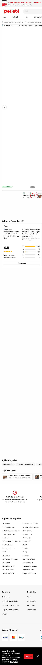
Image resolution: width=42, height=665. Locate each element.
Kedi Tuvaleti (6, 556)
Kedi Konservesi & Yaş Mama (11, 541)
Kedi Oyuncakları (7, 552)
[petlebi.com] (2, 22)
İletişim (4, 614)
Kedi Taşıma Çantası (9, 548)
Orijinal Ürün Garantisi (10, 601)
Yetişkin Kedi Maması (25, 464)
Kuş (26, 17)
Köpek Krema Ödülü (8, 573)
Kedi (4, 17)
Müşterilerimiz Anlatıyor (10, 610)
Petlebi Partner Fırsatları (10, 605)
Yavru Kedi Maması (8, 527)
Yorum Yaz (22, 263)
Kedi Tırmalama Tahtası (10, 559)
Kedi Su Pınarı (6, 563)
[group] (17, 476)
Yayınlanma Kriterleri (10, 257)
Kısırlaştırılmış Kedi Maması (10, 531)
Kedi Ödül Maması (8, 545)
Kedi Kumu (5, 538)
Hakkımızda (6, 597)
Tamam (28, 656)
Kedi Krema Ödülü (7, 570)
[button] (5, 107)
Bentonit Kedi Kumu (8, 566)
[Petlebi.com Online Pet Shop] (11, 11)
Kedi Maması (8, 464)
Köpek (15, 17)
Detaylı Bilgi (14, 662)
